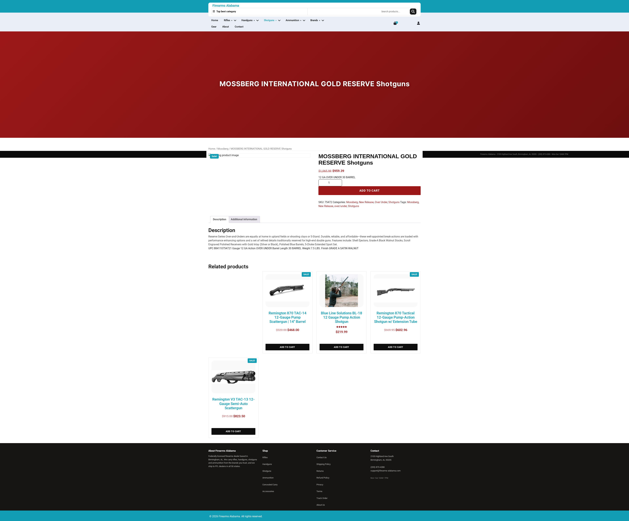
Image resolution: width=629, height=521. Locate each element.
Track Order (321, 498)
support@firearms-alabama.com (385, 470)
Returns (320, 471)
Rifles (227, 20)
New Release (366, 202)
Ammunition (292, 20)
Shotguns (269, 20)
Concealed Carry (269, 484)
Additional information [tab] (244, 219)
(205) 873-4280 (378, 467)
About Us (320, 505)
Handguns (247, 20)
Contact (239, 26)
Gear (213, 26)
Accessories (268, 491)
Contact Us (321, 457)
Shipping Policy (323, 464)
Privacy (319, 484)
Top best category (226, 11)
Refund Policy (322, 477)
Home (214, 20)
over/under (340, 206)
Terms (319, 491)
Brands (314, 20)
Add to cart (369, 190)
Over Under (381, 202)
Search (413, 12)
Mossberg (222, 148)
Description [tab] (219, 219)
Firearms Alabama (225, 6)
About (225, 26)
